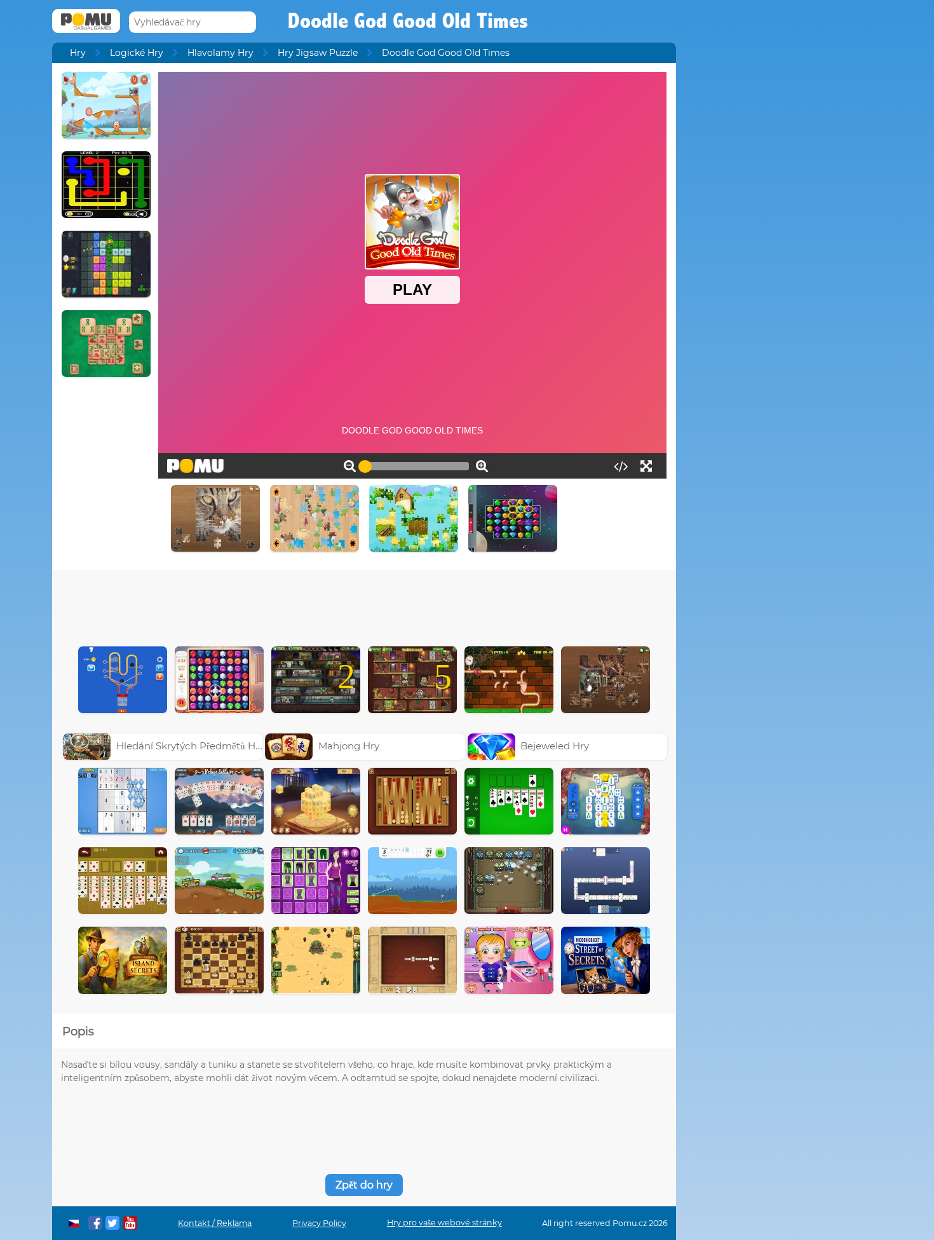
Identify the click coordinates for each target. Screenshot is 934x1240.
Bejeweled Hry (554, 746)
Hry (78, 52)
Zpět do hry (364, 1185)
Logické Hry (136, 52)
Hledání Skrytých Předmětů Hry (190, 746)
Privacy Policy (319, 1223)
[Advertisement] (364, 605)
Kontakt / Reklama (215, 1223)
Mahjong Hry (348, 746)
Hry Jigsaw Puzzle (318, 52)
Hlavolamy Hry (220, 52)
